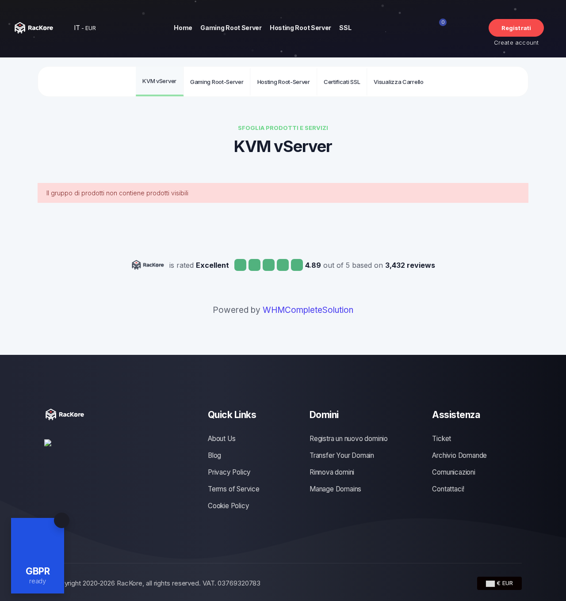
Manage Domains (335, 489)
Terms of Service (234, 489)
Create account (516, 42)
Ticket (441, 438)
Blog (214, 455)
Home (183, 27)
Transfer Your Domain (342, 455)
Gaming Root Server (231, 27)
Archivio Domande (459, 455)
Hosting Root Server (300, 27)
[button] (80, 27)
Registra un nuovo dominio (349, 438)
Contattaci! (448, 489)
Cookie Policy (228, 506)
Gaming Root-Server (217, 81)
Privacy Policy (229, 472)
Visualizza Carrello (398, 81)
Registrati (516, 27)
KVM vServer (159, 80)
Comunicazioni (453, 472)
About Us (221, 438)
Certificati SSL (342, 81)
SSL (345, 27)
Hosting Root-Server (283, 81)
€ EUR (504, 582)
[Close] (61, 520)
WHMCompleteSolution (308, 310)
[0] (448, 28)
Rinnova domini (332, 472)
